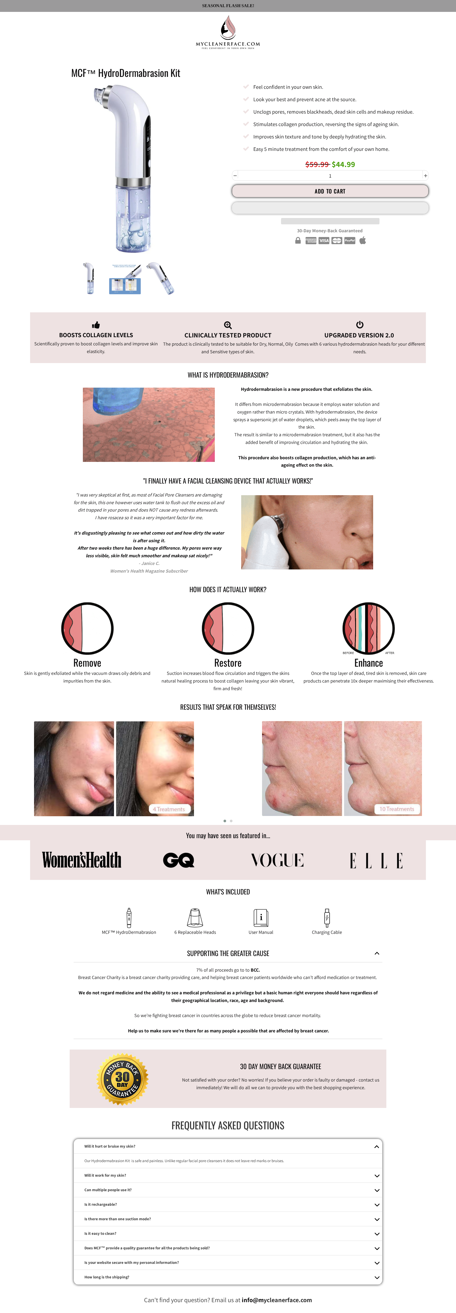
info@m (253, 1300)
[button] (330, 208)
